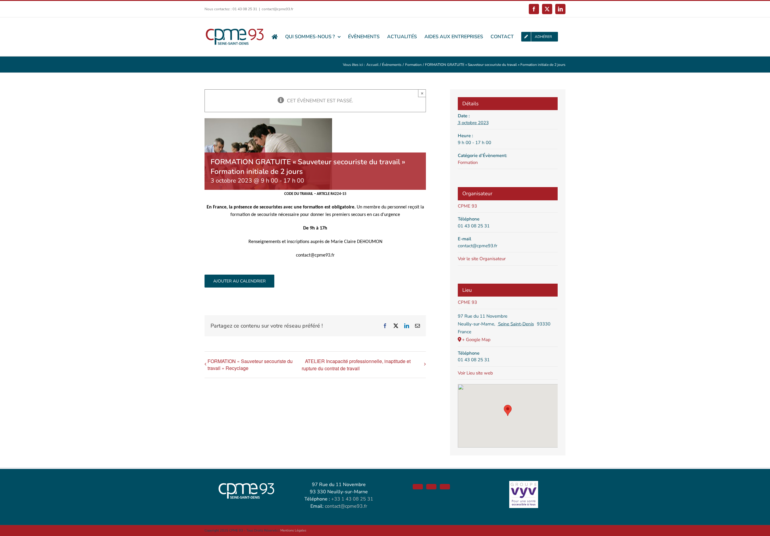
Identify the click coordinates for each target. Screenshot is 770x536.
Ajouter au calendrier (239, 281)
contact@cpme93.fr (277, 9)
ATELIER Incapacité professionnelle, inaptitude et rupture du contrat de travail (356, 365)
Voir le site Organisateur (482, 259)
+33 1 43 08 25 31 (352, 499)
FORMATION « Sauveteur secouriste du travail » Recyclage (250, 364)
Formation (468, 162)
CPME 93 (467, 206)
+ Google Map (476, 340)
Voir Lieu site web (475, 373)
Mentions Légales (293, 530)
